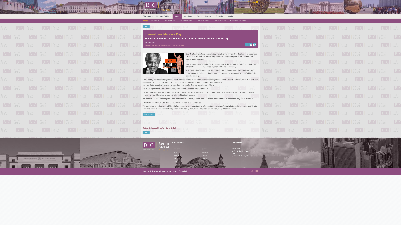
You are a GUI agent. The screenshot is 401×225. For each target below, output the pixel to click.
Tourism (204, 158)
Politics (204, 155)
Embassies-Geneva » (187, 21)
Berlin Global (245, 1)
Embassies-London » (204, 21)
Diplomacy (147, 16)
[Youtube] (253, 1)
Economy (205, 152)
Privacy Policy (183, 171)
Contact (236, 1)
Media (230, 16)
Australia (219, 16)
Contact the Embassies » (238, 21)
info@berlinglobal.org (245, 156)
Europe (208, 16)
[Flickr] (256, 1)
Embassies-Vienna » (220, 21)
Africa (177, 16)
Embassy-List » (155, 21)
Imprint (175, 171)
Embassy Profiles (162, 16)
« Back (146, 26)
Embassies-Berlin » (170, 21)
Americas (188, 16)
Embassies (177, 149)
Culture (204, 149)
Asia (198, 16)
